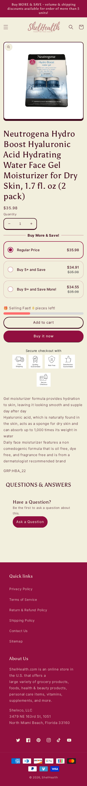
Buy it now (44, 336)
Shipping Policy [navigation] (22, 620)
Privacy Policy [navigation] (20, 589)
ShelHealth (50, 777)
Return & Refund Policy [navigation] (28, 610)
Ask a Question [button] (30, 522)
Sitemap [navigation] (16, 641)
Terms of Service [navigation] (23, 599)
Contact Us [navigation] (18, 631)
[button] (6, 27)
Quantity (9, 214)
